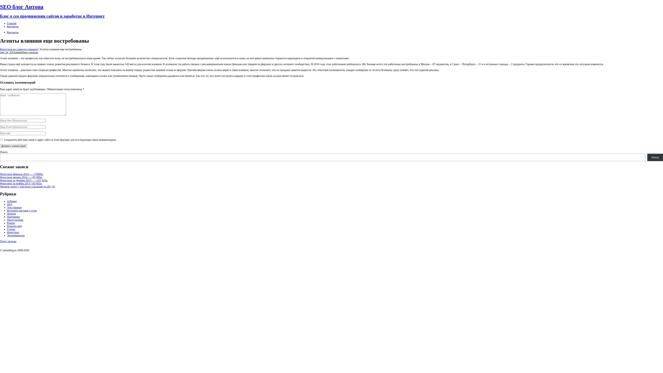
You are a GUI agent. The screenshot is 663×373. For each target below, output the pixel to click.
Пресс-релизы (30, 52)
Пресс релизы (8, 241)
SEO (9, 204)
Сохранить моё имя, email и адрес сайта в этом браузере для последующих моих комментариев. (60, 139)
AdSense (12, 201)
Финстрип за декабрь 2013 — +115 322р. (24, 180)
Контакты (12, 32)
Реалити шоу (14, 226)
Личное (11, 213)
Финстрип (13, 232)
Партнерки (13, 216)
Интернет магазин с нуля (21, 210)
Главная (11, 23)
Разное (11, 223)
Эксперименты (16, 235)
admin (18, 52)
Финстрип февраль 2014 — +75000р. (21, 174)
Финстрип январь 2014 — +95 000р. (21, 177)
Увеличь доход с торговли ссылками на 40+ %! (27, 186)
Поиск (4, 152)
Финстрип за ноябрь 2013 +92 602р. (21, 183)
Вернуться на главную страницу (19, 49)
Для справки (14, 207)
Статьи (11, 229)
